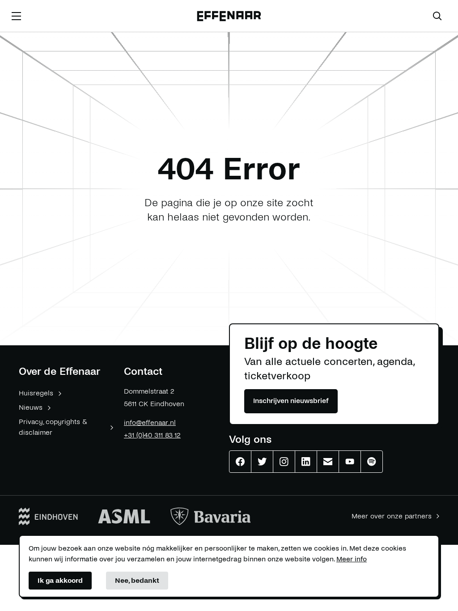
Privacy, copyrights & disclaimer (53, 427)
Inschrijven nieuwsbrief (291, 400)
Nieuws (30, 407)
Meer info (351, 559)
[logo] (229, 16)
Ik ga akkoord (60, 580)
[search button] (437, 16)
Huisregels (36, 393)
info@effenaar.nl (150, 422)
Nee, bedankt (137, 580)
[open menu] (16, 16)
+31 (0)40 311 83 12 (152, 435)
